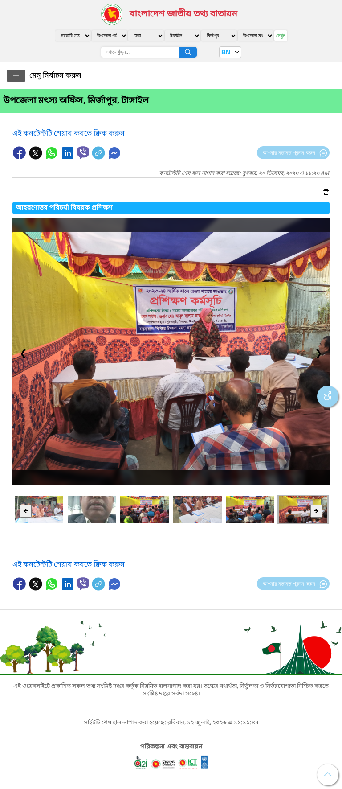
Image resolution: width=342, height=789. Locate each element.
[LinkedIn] (69, 157)
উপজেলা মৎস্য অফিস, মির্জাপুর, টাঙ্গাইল (76, 101)
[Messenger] (114, 157)
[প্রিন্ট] (326, 193)
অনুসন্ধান (188, 52)
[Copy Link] (99, 157)
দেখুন (280, 35)
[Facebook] (20, 157)
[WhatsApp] (53, 157)
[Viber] (83, 152)
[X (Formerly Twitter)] (36, 157)
